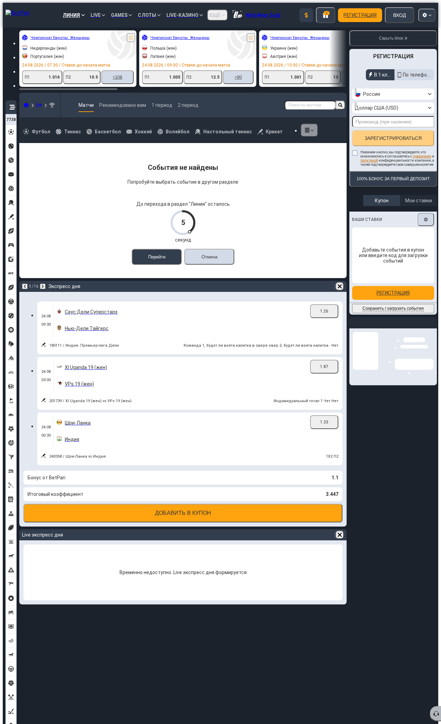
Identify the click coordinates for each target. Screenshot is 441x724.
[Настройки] (426, 219)
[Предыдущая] (25, 286)
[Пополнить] (306, 15)
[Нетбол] (39, 105)
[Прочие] (309, 130)
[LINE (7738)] (26, 105)
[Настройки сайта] (426, 15)
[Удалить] (340, 286)
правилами (422, 156)
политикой (369, 160)
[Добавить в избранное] (131, 37)
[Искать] (340, 105)
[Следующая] (42, 286)
